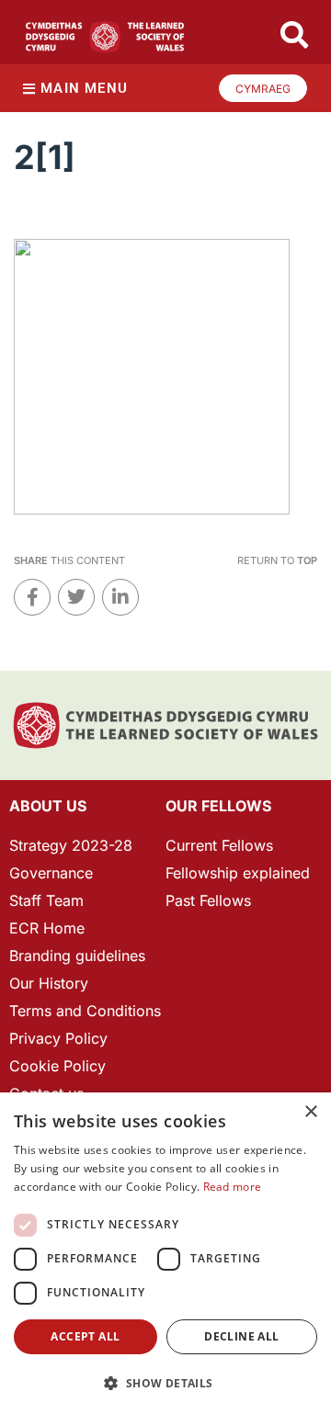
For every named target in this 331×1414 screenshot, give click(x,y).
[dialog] (165, 1253)
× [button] (310, 1112)
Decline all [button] (241, 1336)
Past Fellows (208, 900)
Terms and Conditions (85, 1010)
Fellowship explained (238, 873)
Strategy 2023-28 (70, 845)
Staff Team (46, 900)
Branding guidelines (77, 955)
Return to (277, 560)
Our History (48, 983)
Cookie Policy (57, 1066)
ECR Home (47, 928)
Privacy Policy (58, 1038)
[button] (165, 1383)
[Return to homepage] (105, 36)
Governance (51, 873)
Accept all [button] (85, 1336)
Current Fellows (219, 845)
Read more (232, 1186)
